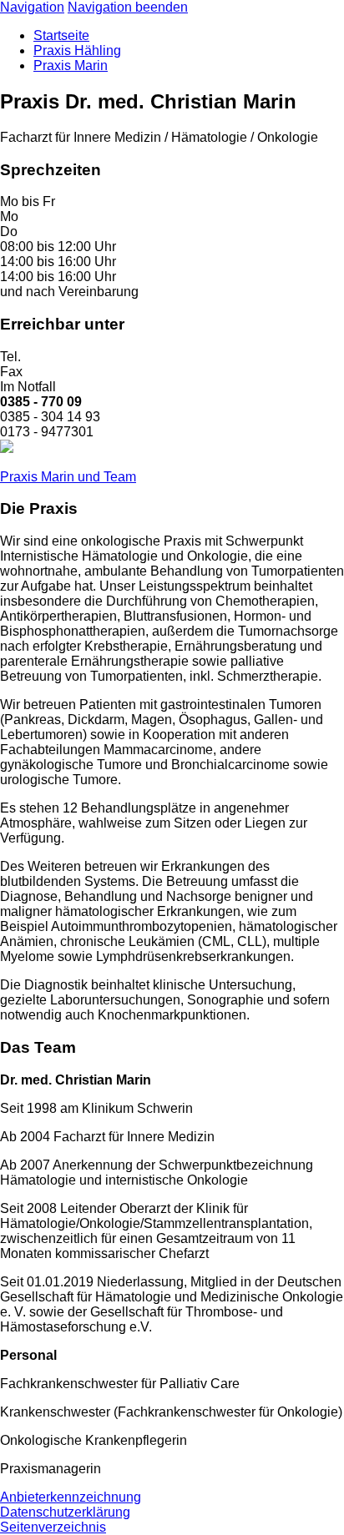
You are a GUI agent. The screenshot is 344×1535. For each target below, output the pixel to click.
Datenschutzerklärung (65, 1512)
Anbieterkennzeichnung (70, 1497)
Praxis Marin (70, 65)
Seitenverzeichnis (53, 1527)
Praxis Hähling (77, 50)
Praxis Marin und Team (68, 477)
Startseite (61, 35)
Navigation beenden (128, 7)
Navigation (32, 7)
